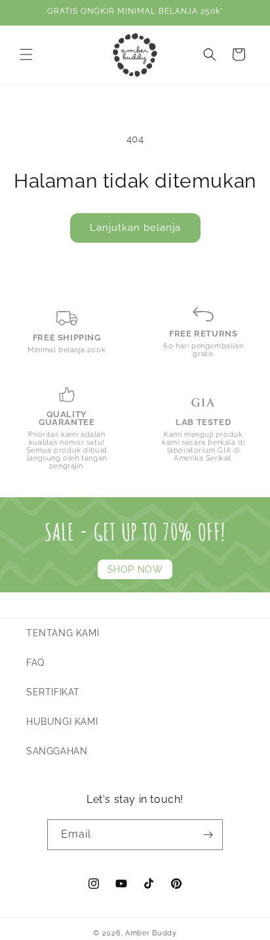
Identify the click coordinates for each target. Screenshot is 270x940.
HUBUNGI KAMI (62, 721)
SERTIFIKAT (53, 692)
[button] (26, 54)
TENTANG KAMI (62, 633)
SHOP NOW (135, 569)
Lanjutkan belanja (135, 228)
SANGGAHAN (56, 751)
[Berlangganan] (207, 834)
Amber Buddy (151, 933)
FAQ (35, 662)
